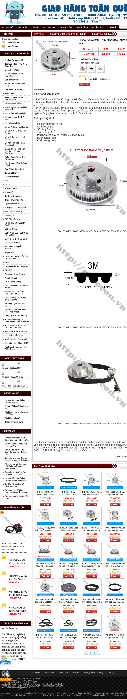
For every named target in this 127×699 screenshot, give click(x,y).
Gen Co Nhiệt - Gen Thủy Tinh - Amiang (15, 299)
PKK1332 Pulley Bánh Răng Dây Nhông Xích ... (68, 565)
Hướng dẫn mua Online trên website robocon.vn (15, 479)
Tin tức (76, 673)
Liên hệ (111, 673)
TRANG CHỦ (7, 28)
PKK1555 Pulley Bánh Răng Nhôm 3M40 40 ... (115, 493)
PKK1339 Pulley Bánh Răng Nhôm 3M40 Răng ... (92, 529)
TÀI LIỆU (35, 28)
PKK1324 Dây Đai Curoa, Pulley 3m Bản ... (68, 600)
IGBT (7, 181)
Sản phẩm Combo (13, 80)
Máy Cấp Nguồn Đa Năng (16, 113)
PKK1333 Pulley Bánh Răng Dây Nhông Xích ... (45, 565)
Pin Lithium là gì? (12, 418)
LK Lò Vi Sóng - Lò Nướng (16, 127)
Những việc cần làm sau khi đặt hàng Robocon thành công (15, 466)
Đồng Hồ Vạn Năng (13, 103)
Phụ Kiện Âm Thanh (13, 90)
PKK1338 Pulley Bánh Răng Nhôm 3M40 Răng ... (68, 529)
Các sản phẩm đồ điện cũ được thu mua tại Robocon (16, 459)
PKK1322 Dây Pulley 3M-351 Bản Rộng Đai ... (45, 636)
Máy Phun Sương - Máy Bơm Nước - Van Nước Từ (17, 321)
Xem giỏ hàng (13, 42)
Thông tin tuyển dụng (14, 422)
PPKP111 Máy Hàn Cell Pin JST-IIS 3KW (17, 609)
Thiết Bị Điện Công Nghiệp (16, 339)
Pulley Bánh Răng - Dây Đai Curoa (68, 34)
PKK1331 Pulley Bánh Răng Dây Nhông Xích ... (92, 565)
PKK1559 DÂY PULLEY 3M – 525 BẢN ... (69, 493)
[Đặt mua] (84, 85)
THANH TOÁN (65, 28)
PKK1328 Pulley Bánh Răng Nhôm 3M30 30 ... (45, 600)
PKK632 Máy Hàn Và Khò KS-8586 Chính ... (18, 593)
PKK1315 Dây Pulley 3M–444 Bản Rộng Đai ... (92, 636)
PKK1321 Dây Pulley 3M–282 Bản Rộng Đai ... (115, 600)
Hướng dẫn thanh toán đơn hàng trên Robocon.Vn (16, 439)
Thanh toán (63, 673)
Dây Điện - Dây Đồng (14, 335)
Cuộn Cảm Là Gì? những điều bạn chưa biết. (15, 473)
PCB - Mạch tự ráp (13, 282)
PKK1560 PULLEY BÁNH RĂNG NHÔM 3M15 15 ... (45, 493)
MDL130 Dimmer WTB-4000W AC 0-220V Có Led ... (14, 545)
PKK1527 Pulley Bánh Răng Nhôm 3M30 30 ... (45, 529)
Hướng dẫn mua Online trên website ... (15, 401)
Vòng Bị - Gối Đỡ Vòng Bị (16, 316)
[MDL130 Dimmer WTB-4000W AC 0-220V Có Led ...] (14, 527)
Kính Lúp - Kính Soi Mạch (16, 332)
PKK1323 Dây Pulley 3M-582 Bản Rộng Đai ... (91, 600)
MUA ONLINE (49, 28)
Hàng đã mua (12, 46)
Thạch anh (9, 253)
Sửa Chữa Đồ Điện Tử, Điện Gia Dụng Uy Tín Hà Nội (15, 452)
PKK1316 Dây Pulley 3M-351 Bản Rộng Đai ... (68, 636)
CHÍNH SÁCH (82, 28)
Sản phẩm (49, 673)
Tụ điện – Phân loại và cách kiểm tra (14, 485)
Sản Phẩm (39, 34)
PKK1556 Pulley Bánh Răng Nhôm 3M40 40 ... (92, 493)
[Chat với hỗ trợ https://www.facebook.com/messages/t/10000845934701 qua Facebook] (18, 363)
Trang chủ (36, 673)
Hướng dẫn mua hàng (93, 673)
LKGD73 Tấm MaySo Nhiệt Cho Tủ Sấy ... (18, 577)
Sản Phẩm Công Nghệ (14, 169)
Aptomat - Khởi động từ (15, 274)
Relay (7, 262)
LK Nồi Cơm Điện (12, 123)
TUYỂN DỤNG (98, 28)
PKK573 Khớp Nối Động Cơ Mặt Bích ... (17, 561)
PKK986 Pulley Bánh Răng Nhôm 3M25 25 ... (115, 636)
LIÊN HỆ (112, 28)
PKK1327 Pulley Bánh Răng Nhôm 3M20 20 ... (115, 529)
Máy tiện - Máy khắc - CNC (16, 343)
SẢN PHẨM (22, 28)
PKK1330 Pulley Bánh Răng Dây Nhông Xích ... (115, 565)
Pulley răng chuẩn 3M (104, 34)
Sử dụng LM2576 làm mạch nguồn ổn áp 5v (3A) (16, 491)
